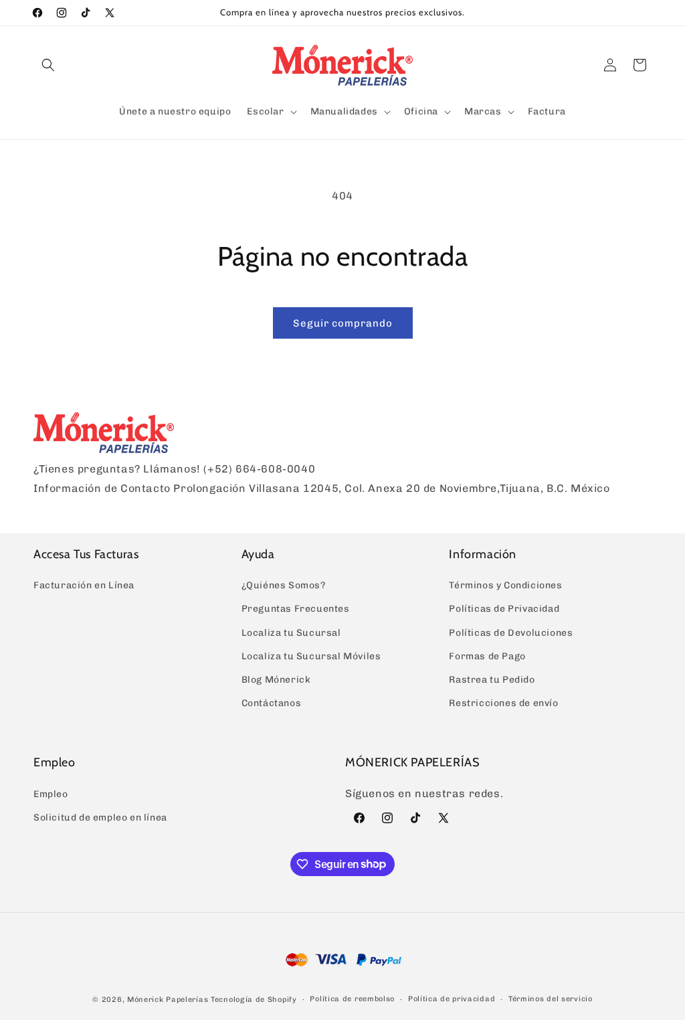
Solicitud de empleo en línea (100, 817)
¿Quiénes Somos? (283, 585)
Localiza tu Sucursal (291, 633)
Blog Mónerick (276, 679)
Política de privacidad (451, 999)
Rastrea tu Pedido (491, 679)
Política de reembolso (352, 999)
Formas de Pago (487, 656)
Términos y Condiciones (505, 585)
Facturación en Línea (83, 585)
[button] (48, 65)
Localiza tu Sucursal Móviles (311, 656)
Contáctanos (271, 703)
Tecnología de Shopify (254, 999)
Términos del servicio (550, 999)
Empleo (50, 794)
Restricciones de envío (503, 703)
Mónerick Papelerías (167, 999)
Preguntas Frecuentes (295, 608)
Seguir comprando (343, 323)
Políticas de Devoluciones (511, 633)
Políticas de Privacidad (504, 608)
